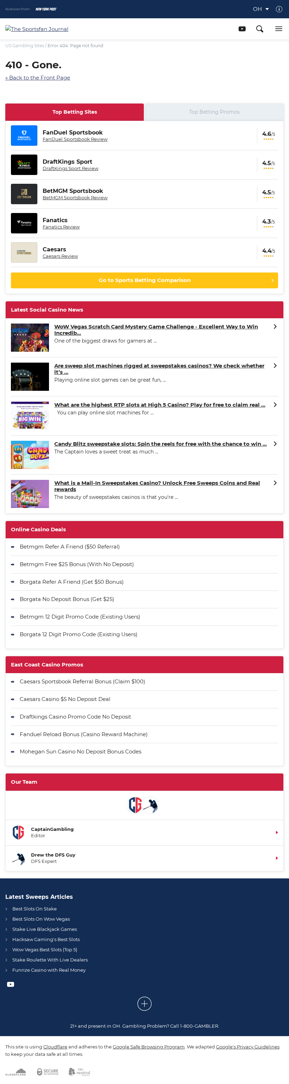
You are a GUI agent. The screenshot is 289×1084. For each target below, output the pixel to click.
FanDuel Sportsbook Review (75, 139)
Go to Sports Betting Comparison (145, 280)
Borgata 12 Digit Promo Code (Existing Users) (78, 634)
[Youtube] (242, 29)
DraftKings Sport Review (70, 168)
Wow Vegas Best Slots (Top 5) (44, 949)
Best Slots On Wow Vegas (41, 919)
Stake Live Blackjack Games (44, 929)
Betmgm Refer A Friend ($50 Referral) (70, 546)
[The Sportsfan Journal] (58, 29)
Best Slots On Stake (34, 908)
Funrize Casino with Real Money (49, 970)
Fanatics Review (61, 227)
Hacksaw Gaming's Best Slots (46, 939)
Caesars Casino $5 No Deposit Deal (65, 699)
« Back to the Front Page (37, 77)
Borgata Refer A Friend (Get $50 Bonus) (72, 581)
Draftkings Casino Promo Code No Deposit (75, 716)
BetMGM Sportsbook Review (75, 197)
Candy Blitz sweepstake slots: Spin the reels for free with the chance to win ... (160, 444)
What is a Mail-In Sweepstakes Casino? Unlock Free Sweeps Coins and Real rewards (157, 486)
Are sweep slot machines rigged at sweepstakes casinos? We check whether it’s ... (159, 369)
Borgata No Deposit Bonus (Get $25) (67, 599)
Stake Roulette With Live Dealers (50, 960)
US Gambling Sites (24, 45)
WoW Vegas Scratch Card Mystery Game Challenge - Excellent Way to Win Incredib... (156, 330)
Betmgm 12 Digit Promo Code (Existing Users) (80, 616)
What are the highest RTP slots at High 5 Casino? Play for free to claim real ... (159, 405)
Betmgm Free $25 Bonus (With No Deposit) (77, 564)
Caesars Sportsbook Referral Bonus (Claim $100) (82, 681)
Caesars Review (60, 256)
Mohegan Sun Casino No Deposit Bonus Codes (80, 751)
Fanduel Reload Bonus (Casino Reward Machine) (84, 734)
